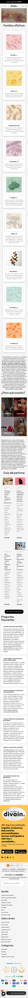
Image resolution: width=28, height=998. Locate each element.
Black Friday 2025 (5, 941)
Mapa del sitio (4, 937)
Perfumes (3, 951)
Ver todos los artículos (14, 611)
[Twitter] (13, 857)
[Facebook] (2, 857)
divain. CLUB (4, 932)
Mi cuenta (3, 907)
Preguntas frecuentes (6, 905)
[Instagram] (5, 857)
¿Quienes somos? (5, 929)
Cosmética (4, 954)
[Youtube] (8, 857)
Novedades (4, 949)
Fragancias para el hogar (7, 956)
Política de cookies (6, 902)
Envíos (3, 910)
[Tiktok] (10, 857)
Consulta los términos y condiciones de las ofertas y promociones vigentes (14, 870)
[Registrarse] (24, 883)
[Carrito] (26, 6)
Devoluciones (4, 912)
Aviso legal (4, 900)
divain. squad (4, 924)
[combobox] (11, 865)
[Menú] (2, 6)
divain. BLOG (4, 934)
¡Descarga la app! (5, 914)
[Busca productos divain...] (5, 6)
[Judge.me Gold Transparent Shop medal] (21, 970)
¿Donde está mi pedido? (7, 895)
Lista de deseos (5, 927)
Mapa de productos (6, 939)
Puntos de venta (5, 922)
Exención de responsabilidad (8, 897)
